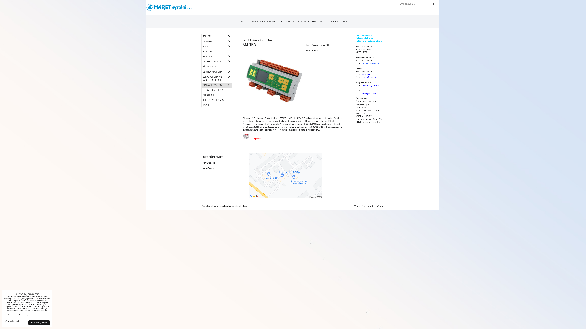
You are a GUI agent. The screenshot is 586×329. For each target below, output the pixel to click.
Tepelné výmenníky (213, 100)
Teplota (207, 36)
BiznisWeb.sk (377, 206)
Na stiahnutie (286, 21)
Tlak (205, 46)
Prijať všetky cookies (39, 323)
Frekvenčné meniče (214, 90)
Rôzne (206, 105)
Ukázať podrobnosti (11, 321)
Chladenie (208, 95)
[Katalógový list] (246, 138)
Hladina (207, 56)
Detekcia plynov (212, 61)
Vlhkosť (207, 41)
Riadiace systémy (212, 85)
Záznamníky (209, 66)
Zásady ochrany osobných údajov (233, 206)
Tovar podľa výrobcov (262, 21)
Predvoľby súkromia (209, 206)
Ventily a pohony (212, 71)
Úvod (243, 21)
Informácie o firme (337, 21)
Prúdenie (208, 51)
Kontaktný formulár (310, 21)
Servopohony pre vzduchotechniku (213, 78)
